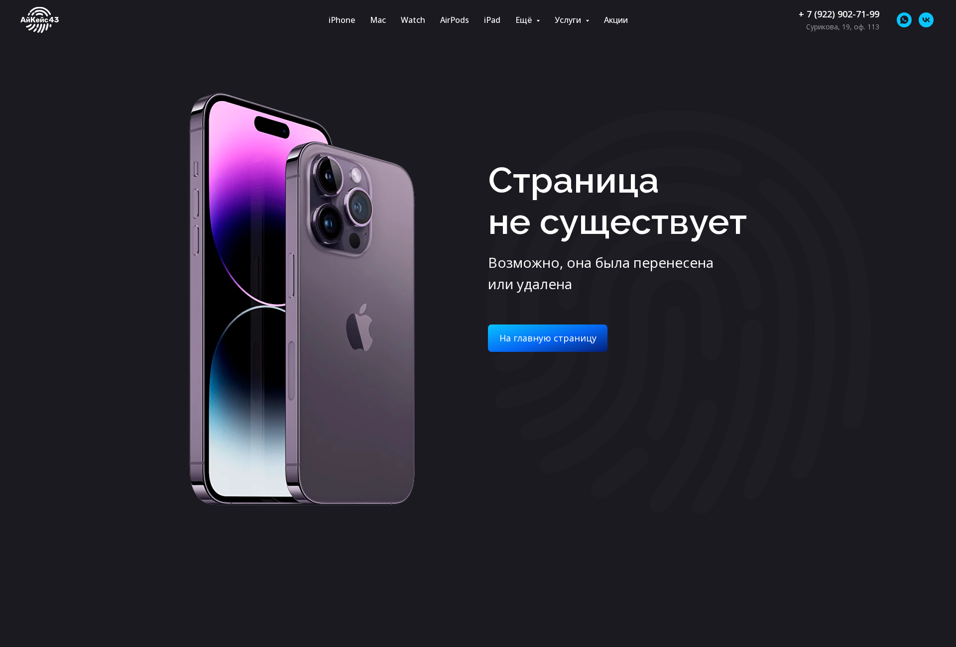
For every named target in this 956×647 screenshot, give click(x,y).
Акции (616, 19)
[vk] (926, 19)
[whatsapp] (904, 19)
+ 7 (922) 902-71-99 (839, 14)
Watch (413, 19)
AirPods (454, 19)
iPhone (342, 19)
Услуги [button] (569, 19)
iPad (492, 19)
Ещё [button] (524, 19)
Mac (378, 19)
